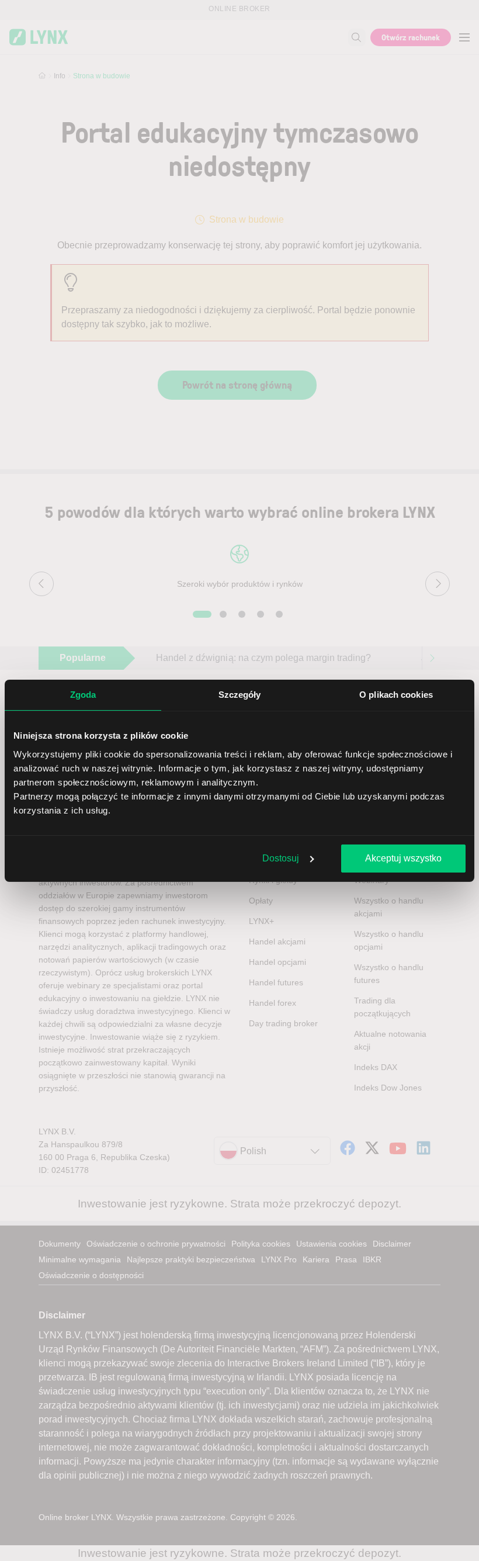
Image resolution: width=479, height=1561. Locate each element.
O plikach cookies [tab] (396, 695)
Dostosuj (280, 858)
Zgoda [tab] (83, 695)
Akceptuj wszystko (403, 858)
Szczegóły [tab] (239, 695)
